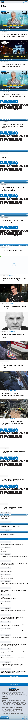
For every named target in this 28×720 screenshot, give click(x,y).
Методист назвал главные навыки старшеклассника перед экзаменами (14, 638)
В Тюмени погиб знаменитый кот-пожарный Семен (12, 507)
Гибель (4, 6)
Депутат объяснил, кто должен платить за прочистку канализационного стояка (14, 557)
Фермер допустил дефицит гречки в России (12, 544)
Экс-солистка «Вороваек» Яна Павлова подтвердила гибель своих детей (14, 307)
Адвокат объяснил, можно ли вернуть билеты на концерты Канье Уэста (13, 570)
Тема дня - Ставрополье (7, 59)
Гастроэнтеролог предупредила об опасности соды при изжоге (14, 584)
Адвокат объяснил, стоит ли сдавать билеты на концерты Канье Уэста (12, 604)
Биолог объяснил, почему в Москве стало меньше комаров (13, 611)
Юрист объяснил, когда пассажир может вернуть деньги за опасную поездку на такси (13, 624)
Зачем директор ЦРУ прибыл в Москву (10, 526)
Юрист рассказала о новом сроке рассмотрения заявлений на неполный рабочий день (12, 658)
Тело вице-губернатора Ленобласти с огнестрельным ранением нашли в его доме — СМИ (14, 336)
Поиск (23, 2)
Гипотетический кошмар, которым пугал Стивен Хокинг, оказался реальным (14, 35)
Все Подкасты (14, 539)
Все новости (14, 676)
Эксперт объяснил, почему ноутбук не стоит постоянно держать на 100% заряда (14, 577)
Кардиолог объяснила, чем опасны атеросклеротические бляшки (9, 597)
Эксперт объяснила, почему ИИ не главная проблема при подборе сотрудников (14, 564)
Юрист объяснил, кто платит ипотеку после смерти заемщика (13, 591)
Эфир (26, 718)
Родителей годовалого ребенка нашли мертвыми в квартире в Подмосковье (14, 279)
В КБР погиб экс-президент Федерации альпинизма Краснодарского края (14, 65)
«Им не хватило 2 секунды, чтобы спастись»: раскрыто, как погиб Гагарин (14, 221)
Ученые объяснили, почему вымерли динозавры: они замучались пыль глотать (13, 126)
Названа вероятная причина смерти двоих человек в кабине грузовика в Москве (13, 365)
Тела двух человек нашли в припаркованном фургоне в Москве (13, 394)
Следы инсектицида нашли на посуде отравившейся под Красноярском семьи (13, 423)
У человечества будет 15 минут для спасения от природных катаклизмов (13, 95)
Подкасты (23, 718)
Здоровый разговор (6, 151)
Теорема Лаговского (6, 29)
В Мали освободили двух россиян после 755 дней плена (13, 651)
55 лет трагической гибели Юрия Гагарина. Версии (12, 251)
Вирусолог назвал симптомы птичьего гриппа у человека (12, 550)
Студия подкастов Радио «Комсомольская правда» (11, 182)
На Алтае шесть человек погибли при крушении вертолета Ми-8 (13, 480)
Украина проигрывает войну (8, 534)
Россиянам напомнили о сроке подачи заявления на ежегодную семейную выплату (13, 645)
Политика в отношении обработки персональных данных (12, 713)
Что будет (3, 523)
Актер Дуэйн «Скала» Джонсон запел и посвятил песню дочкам (13, 517)
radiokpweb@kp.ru (5, 698)
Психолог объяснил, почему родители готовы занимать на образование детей (12, 618)
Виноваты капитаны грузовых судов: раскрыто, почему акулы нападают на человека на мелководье (13, 189)
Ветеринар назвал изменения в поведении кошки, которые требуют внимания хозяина (13, 672)
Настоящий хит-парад (6, 514)
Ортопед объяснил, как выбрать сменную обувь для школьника (14, 631)
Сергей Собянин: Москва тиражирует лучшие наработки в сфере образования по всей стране (12, 665)
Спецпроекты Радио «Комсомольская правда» (12, 245)
